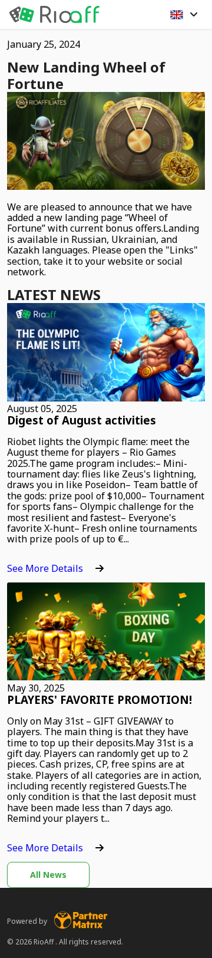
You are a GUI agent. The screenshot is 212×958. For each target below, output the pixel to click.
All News (48, 874)
